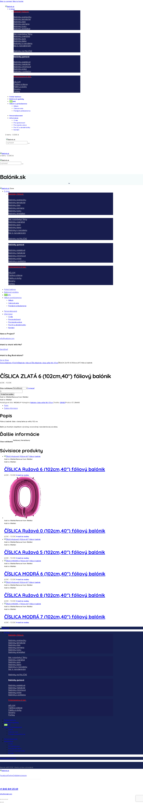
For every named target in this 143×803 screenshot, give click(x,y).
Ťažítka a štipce (21, 84)
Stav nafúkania (6, 388)
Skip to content (6, 1)
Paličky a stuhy (20, 86)
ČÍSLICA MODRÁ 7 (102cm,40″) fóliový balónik (54, 617)
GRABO (63, 402)
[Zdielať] (5, 799)
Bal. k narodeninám (22, 46)
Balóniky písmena (22, 24)
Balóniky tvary (20, 26)
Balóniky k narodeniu (23, 43)
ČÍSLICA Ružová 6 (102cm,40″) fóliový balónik (54, 469)
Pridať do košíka (7, 394)
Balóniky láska (20, 41)
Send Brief (4, 349)
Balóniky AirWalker (22, 29)
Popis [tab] (6, 405)
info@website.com (7, 338)
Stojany (17, 89)
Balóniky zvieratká (22, 36)
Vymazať (31, 388)
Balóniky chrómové (22, 66)
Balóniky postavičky (22, 17)
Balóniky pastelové (22, 62)
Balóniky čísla (20, 22)
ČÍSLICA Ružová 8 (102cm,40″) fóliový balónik (54, 595)
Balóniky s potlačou (22, 71)
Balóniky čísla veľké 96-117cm (47, 363)
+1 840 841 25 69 (9, 788)
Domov (3, 363)
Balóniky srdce (20, 69)
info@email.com (6, 794)
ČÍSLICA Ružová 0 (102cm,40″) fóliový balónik (54, 531)
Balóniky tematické (22, 19)
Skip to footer (18, 1)
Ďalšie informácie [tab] (11, 408)
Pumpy (17, 91)
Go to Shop (4, 360)
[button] (14, 397)
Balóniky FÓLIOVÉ (12, 363)
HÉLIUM (17, 82)
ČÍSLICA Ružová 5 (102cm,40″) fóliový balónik (54, 552)
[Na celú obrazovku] (3, 799)
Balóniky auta (20, 39)
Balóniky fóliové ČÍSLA (27, 363)
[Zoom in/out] (1, 799)
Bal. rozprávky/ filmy (23, 34)
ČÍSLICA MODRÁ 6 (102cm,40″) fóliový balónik (54, 574)
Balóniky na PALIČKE (23, 51)
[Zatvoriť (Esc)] (7, 799)
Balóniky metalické (22, 64)
